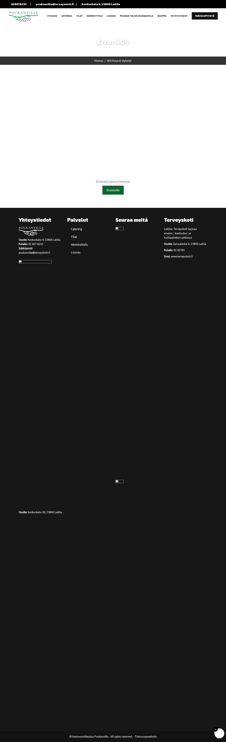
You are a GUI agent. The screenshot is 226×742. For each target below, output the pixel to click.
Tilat (79, 16)
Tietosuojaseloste (146, 736)
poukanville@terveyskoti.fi (55, 4)
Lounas (111, 16)
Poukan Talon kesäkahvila (136, 16)
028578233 (18, 4)
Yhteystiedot (179, 16)
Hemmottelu (95, 16)
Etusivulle (113, 190)
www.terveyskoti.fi (182, 256)
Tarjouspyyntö (204, 16)
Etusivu (52, 16)
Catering (66, 16)
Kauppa (161, 16)
